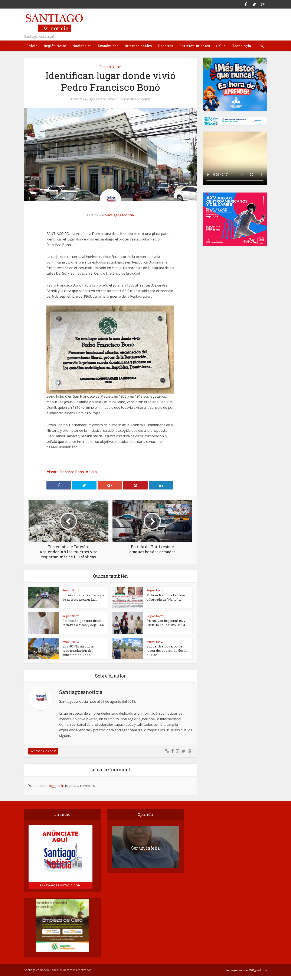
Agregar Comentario (103, 99)
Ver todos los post (43, 751)
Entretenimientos (194, 45)
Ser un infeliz (145, 848)
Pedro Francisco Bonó (66, 471)
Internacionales (138, 45)
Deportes (165, 45)
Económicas (108, 45)
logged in (56, 785)
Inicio (32, 45)
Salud (221, 45)
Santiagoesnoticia (138, 99)
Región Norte (55, 45)
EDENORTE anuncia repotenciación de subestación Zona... (78, 650)
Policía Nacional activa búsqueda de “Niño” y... (166, 597)
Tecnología (241, 45)
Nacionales (81, 45)
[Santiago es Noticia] (54, 22)
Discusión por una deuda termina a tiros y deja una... (84, 622)
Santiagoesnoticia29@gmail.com (246, 970)
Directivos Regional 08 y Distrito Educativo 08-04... (167, 622)
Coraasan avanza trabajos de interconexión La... (83, 597)
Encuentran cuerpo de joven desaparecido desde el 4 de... (167, 650)
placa (92, 471)
